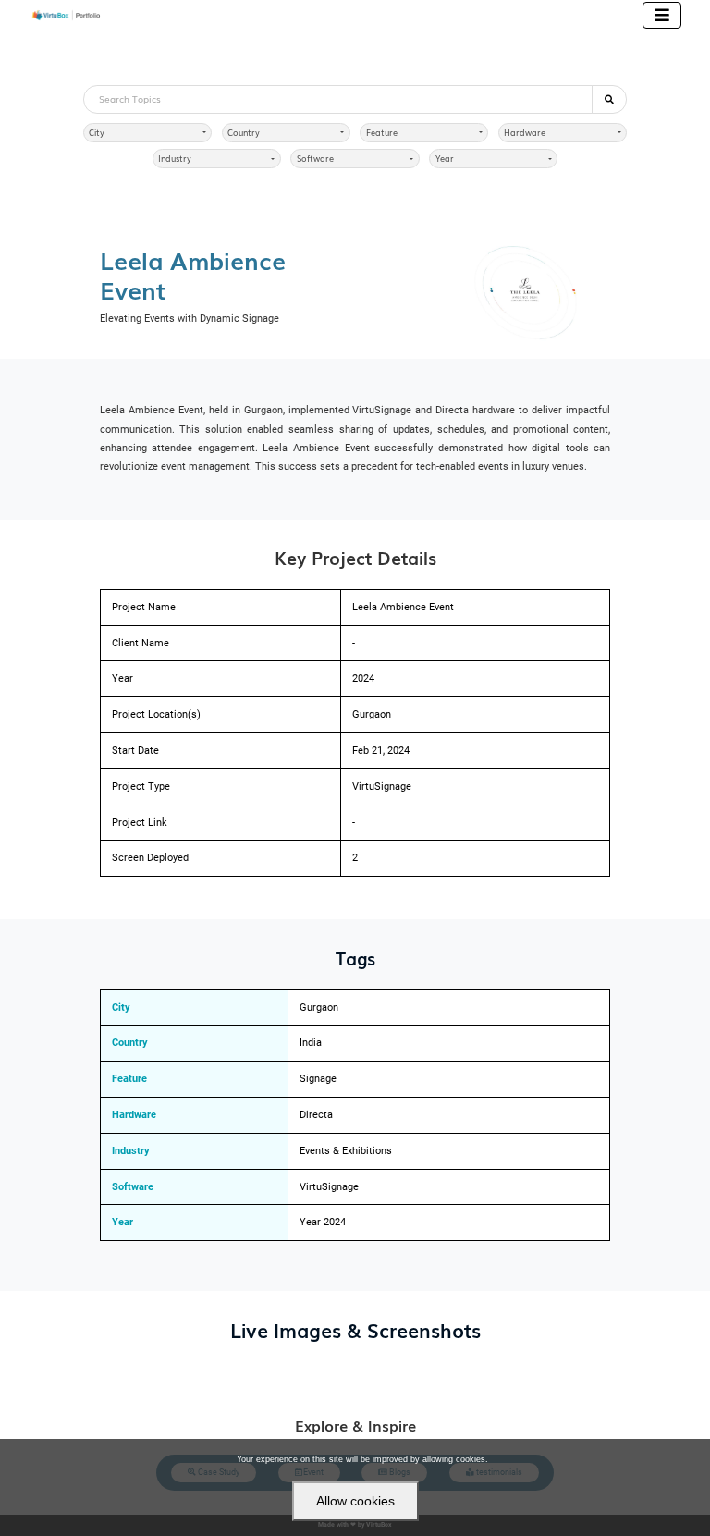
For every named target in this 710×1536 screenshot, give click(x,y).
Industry (174, 159)
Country (243, 133)
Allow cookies (355, 1500)
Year (444, 159)
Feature (382, 133)
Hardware (524, 133)
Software (315, 159)
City (96, 133)
